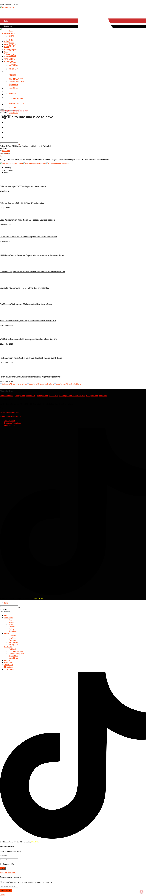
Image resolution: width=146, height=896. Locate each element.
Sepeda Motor (13, 656)
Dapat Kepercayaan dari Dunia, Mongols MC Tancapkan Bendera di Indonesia (27, 220)
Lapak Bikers (13, 113)
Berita (6, 21)
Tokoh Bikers (13, 65)
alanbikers (6, 150)
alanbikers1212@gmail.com (10, 416)
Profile (6, 633)
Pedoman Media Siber (12, 423)
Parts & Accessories (16, 78)
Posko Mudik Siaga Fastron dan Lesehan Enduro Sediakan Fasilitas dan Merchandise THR (32, 271)
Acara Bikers (8, 26)
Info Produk (7, 89)
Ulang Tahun (13, 49)
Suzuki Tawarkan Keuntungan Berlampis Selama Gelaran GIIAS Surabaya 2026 (28, 320)
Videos (7, 54)
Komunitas (12, 56)
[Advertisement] (73, 93)
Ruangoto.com (42, 395)
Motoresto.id (30, 395)
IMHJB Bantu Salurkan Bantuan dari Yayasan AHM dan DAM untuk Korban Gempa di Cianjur (32, 255)
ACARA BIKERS (10, 44)
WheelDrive (53, 395)
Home (2, 111)
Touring (11, 46)
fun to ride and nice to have (18, 111)
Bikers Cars (7, 101)
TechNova (103, 395)
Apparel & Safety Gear (16, 653)
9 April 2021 (4, 153)
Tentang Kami (13, 68)
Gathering (12, 43)
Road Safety (8, 94)
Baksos (11, 622)
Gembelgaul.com (66, 395)
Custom (7, 49)
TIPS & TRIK (8, 98)
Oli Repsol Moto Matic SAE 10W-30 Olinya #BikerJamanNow (22, 203)
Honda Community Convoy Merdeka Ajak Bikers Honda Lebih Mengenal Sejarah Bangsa (31, 358)
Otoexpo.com (20, 395)
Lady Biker (12, 638)
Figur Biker (12, 640)
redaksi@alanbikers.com (9, 412)
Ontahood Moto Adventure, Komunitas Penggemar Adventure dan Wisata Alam (28, 236)
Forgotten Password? (8, 872)
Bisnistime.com (79, 395)
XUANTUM (38, 598)
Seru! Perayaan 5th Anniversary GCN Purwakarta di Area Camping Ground (26, 304)
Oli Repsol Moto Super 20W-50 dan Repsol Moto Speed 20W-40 (23, 186)
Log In (2, 895)
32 (1, 155)
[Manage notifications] (141, 892)
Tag (6, 111)
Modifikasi (12, 75)
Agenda (6, 91)
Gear (6, 51)
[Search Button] (19, 144)
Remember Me (8, 864)
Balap (6, 46)
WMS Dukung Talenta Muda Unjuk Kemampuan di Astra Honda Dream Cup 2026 (28, 339)
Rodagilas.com (92, 395)
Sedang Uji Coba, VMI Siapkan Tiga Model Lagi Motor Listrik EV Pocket (25, 146)
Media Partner (9, 425)
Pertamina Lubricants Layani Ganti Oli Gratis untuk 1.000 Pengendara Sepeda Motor (30, 377)
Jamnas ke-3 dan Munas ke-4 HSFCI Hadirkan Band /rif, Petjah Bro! (24, 288)
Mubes (11, 39)
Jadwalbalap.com (6, 395)
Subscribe (8, 56)
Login (6, 603)
